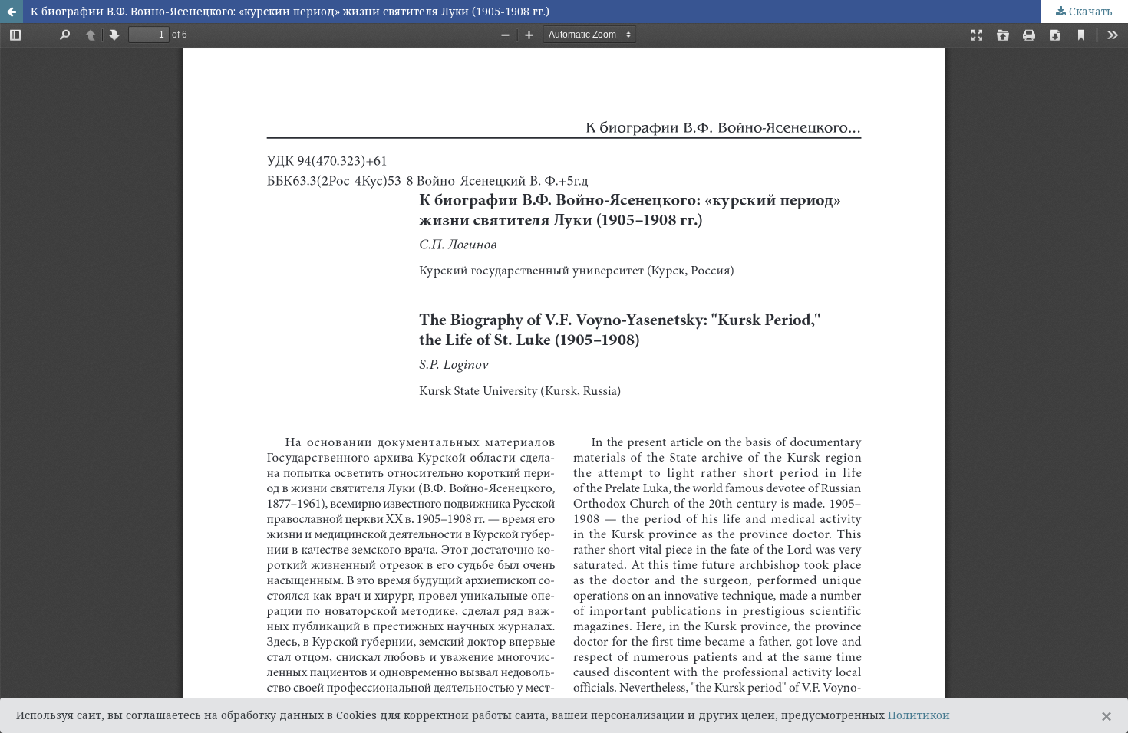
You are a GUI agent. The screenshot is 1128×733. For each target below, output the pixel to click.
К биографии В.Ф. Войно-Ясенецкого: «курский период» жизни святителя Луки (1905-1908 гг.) (290, 11)
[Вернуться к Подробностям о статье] (11, 11)
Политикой (919, 715)
